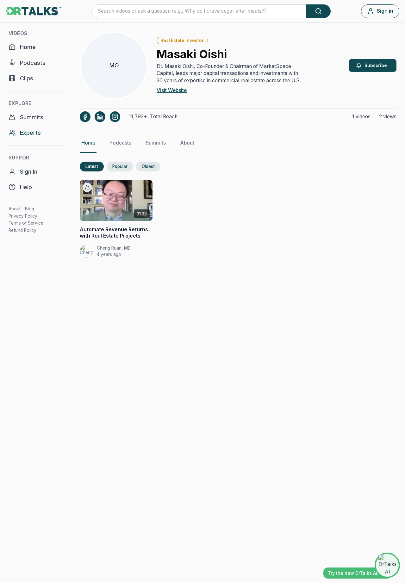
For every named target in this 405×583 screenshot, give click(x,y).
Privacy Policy (23, 216)
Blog (29, 208)
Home (88, 143)
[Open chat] (387, 565)
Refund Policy (22, 230)
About (15, 208)
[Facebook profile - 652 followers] (85, 116)
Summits (156, 143)
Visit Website (172, 90)
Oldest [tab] (148, 166)
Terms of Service (26, 223)
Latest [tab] (91, 166)
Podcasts (120, 143)
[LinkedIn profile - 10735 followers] (100, 116)
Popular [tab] (120, 166)
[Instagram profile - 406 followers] (115, 116)
